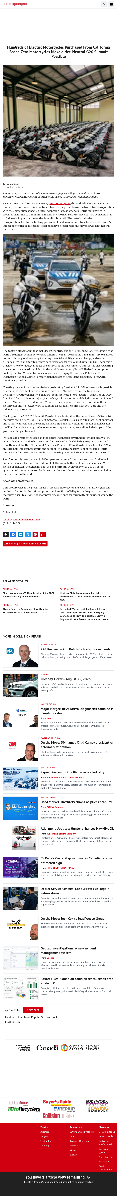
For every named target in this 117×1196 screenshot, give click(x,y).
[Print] (6, 534)
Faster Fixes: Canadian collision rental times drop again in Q (77, 981)
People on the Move (50, 645)
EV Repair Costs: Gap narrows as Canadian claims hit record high (77, 860)
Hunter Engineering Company (61, 833)
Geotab (50, 957)
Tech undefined (11, 184)
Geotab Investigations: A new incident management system (68, 950)
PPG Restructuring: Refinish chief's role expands (75, 649)
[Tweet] (28, 534)
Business (45, 674)
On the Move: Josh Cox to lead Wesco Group (73, 918)
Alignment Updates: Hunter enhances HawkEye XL (77, 828)
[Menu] (111, 4)
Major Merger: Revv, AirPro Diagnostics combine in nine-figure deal (77, 711)
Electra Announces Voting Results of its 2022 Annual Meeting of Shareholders (28, 594)
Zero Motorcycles (60, 203)
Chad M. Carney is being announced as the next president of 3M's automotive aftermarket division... (74, 753)
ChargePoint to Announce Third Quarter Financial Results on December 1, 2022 (25, 610)
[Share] (13, 534)
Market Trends (48, 704)
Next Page (33, 1010)
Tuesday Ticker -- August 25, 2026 (66, 679)
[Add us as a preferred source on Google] (43, 534)
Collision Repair (10, 589)
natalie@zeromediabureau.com (21, 519)
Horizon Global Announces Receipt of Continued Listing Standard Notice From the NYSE (85, 596)
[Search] (104, 4)
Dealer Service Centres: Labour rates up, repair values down (75, 890)
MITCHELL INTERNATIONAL (60, 867)
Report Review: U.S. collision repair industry (72, 772)
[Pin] (35, 534)
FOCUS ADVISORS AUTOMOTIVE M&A (65, 777)
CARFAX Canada (55, 807)
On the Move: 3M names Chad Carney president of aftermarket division (77, 744)
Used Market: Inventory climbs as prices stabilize (77, 802)
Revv (49, 718)
